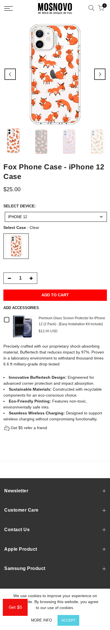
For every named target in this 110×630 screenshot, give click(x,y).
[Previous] (10, 74)
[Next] (99, 74)
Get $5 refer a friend (29, 427)
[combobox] (56, 217)
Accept (68, 620)
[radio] (16, 246)
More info (41, 620)
